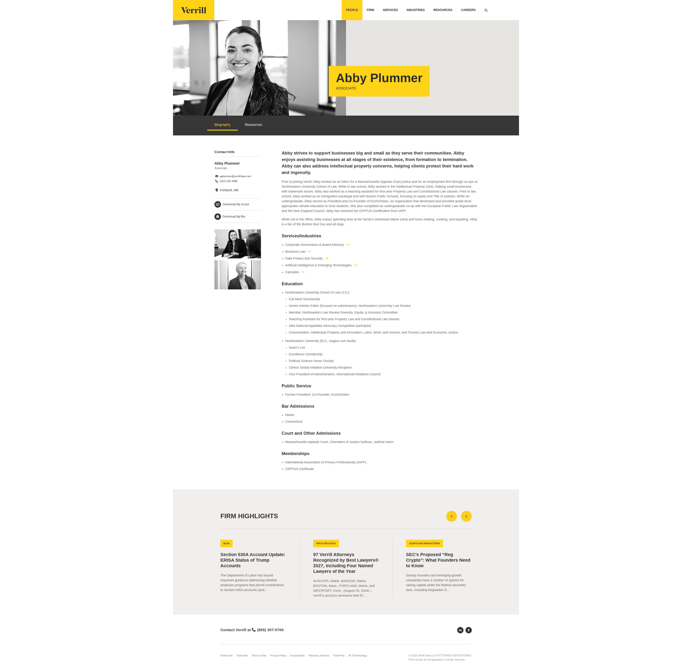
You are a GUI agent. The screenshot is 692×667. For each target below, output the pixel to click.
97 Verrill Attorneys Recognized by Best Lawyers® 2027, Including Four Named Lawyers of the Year (345, 563)
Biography (222, 125)
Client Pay (339, 655)
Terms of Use (259, 655)
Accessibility (297, 655)
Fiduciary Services (319, 655)
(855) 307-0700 (270, 630)
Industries (416, 10)
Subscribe (242, 655)
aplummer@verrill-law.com (235, 176)
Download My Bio (233, 216)
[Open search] (486, 10)
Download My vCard (236, 204)
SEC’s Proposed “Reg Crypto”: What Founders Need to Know (438, 560)
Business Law (295, 251)
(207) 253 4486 (228, 181)
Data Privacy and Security (304, 258)
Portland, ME (229, 190)
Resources (442, 10)
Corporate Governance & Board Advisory (314, 245)
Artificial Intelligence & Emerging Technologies (318, 265)
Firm (370, 10)
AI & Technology (358, 655)
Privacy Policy (278, 655)
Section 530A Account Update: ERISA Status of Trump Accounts (252, 560)
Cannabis (292, 272)
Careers (468, 10)
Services (390, 10)
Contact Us (226, 655)
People (352, 10)
